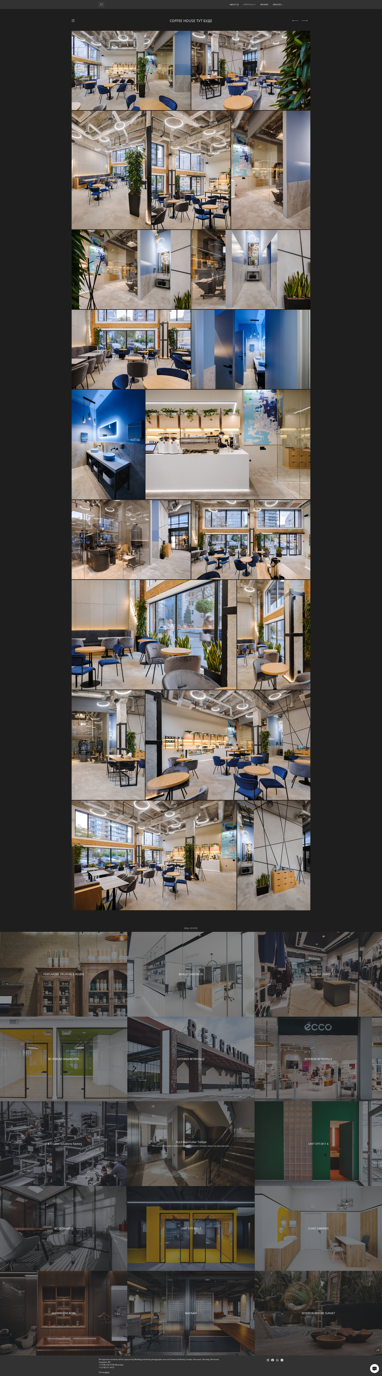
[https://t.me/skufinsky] (282, 1360)
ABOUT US (234, 4)
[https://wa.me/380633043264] (277, 1360)
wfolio (106, 1372)
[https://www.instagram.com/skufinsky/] (268, 1360)
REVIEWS (264, 4)
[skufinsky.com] (101, 4)
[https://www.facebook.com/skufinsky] (272, 1360)
